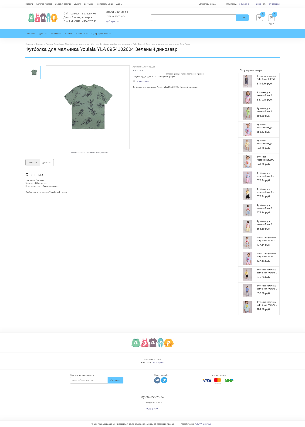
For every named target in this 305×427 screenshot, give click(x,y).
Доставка (88, 4)
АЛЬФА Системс (203, 424)
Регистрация (274, 4)
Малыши (31, 33)
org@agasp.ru (112, 21)
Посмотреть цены (104, 4)
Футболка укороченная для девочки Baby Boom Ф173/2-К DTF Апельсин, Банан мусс (266, 142)
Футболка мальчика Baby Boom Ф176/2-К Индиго (267, 287)
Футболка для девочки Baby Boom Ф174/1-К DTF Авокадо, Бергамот (266, 110)
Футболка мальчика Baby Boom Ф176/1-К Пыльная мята (267, 303)
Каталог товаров (44, 4)
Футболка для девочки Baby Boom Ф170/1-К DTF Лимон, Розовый (267, 222)
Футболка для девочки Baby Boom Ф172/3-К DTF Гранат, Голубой (267, 174)
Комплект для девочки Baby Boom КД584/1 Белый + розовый (266, 94)
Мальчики (56, 33)
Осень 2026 (82, 33)
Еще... (119, 4)
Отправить (115, 380)
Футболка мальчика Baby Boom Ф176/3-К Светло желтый (267, 271)
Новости (29, 4)
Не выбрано (243, 4)
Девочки (43, 33)
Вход (258, 4)
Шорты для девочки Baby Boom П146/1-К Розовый (267, 255)
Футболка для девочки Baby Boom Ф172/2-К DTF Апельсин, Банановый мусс (266, 190)
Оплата (77, 4)
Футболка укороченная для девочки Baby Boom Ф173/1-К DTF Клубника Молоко (266, 158)
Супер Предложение (101, 33)
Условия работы (63, 4)
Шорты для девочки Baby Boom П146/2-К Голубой (267, 239)
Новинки (68, 33)
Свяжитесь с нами (152, 359)
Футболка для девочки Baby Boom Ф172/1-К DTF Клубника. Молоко (266, 206)
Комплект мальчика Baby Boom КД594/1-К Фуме (267, 77)
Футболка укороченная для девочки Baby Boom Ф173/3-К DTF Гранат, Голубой (267, 126)
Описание (32, 162)
